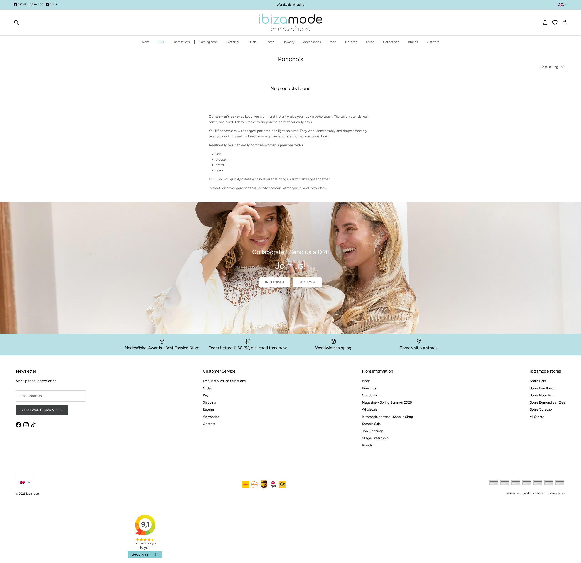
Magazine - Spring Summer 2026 (387, 402)
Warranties (211, 417)
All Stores (537, 417)
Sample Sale (371, 424)
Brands (413, 42)
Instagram (274, 282)
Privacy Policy (557, 493)
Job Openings (372, 431)
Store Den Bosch (542, 388)
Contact (209, 424)
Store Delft (538, 381)
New (145, 42)
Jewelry (288, 42)
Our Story (369, 395)
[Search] (16, 22)
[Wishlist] (554, 22)
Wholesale (369, 409)
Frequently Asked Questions (224, 381)
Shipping (209, 402)
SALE (161, 42)
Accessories (312, 42)
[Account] (544, 22)
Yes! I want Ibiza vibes (42, 410)
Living (370, 42)
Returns (208, 409)
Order (207, 388)
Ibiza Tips (369, 388)
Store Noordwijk (542, 395)
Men (333, 42)
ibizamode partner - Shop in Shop (387, 417)
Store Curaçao (541, 409)
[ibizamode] (290, 22)
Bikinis (251, 42)
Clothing (232, 42)
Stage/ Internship (375, 438)
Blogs (366, 381)
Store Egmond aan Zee (547, 402)
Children (351, 42)
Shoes (269, 42)
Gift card (433, 42)
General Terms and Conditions (524, 493)
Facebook (307, 282)
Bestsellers (182, 42)
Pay (206, 395)
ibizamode (32, 493)
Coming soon (208, 42)
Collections (391, 42)
